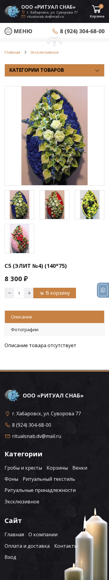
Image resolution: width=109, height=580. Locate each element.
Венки (79, 467)
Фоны (11, 479)
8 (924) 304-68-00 (82, 31)
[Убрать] (9, 293)
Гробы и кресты (23, 467)
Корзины (57, 467)
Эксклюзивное (22, 501)
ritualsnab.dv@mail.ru (45, 16)
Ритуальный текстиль (49, 479)
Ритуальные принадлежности (40, 490)
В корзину (58, 293)
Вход (10, 557)
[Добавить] (28, 293)
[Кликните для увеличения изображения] (54, 135)
